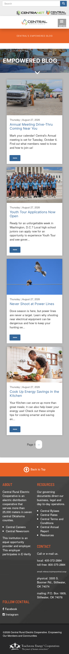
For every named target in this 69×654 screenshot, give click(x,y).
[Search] (63, 3)
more (15, 158)
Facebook (10, 609)
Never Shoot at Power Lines (32, 304)
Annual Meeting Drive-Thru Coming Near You (31, 126)
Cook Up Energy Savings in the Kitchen (34, 394)
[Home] (34, 22)
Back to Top (38, 469)
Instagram (11, 614)
